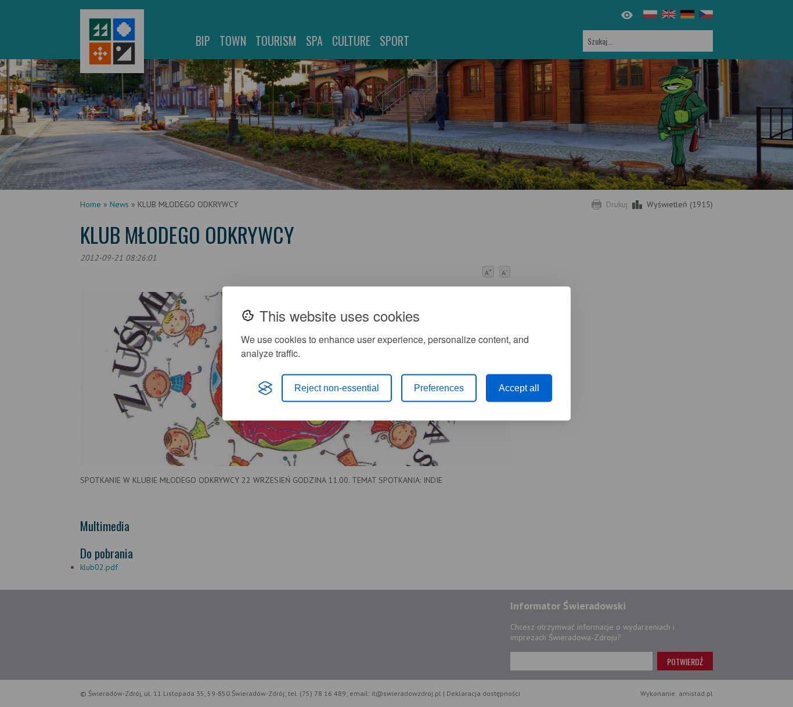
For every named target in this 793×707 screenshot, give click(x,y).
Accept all (519, 388)
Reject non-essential (336, 388)
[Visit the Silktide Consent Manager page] (265, 388)
